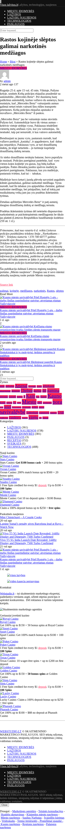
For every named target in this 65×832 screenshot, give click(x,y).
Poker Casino (7, 644)
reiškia (35, 407)
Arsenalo (32, 386)
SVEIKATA (14, 443)
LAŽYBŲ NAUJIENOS (21, 17)
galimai (4, 290)
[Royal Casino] (9, 618)
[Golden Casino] (10, 667)
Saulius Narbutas (32, 817)
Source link (6, 284)
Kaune (43, 396)
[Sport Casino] (9, 628)
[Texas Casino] (9, 654)
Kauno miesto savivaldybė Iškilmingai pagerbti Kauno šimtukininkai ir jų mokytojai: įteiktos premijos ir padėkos (31, 365)
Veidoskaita (8, 820)
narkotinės (40, 290)
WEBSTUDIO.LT (10, 731)
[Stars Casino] (8, 456)
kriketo (9, 403)
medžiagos (26, 290)
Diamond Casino (9, 504)
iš (24, 396)
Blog (13, 61)
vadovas (4, 418)
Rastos (51, 290)
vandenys (15, 417)
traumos (53, 413)
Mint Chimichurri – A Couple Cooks (21, 517)
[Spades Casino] (10, 478)
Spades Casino (8, 482)
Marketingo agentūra (24, 811)
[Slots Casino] (8, 680)
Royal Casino (8, 622)
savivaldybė (12, 412)
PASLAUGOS (16, 24)
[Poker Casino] (9, 641)
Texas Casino (7, 657)
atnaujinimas (5, 391)
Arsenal (21, 386)
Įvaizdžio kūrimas (54, 817)
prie (1, 407)
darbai (37, 391)
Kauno (54, 396)
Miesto (29, 402)
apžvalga (9, 386)
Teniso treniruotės (27, 820)
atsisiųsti (15, 390)
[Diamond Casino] (11, 501)
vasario (25, 418)
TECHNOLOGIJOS (19, 20)
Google (12, 396)
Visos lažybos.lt (9, 4)
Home (3, 61)
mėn (39, 402)
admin (7, 81)
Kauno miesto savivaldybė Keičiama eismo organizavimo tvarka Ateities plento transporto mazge (30, 338)
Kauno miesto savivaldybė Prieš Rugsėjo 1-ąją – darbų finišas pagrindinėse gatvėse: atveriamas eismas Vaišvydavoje (31, 313)
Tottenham (32, 412)
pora (57, 402)
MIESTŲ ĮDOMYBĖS (20, 11)
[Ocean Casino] (9, 465)
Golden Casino (8, 670)
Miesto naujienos (10, 817)
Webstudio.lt (7, 593)
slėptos (60, 290)
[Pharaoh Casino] (10, 706)
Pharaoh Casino (9, 709)
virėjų (33, 417)
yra (40, 418)
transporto (44, 412)
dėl (44, 391)
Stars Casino (7, 459)
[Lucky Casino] (9, 693)
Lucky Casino (8, 696)
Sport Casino (7, 631)
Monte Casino (8, 495)
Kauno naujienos (10, 824)
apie (2, 386)
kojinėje (14, 290)
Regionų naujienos (33, 824)
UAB (61, 412)
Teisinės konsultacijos (50, 811)
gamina (53, 390)
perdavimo (47, 403)
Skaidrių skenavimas (12, 814)
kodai (3, 402)
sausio (41, 407)
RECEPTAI (14, 440)
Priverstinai (16, 407)
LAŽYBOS (14, 14)
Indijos (20, 397)
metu (19, 403)
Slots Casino (7, 683)
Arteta (39, 386)
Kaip (30, 396)
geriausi (4, 396)
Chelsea (27, 390)
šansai (45, 417)
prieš (7, 407)
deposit (42, 485)
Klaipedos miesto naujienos (42, 814)
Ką (14, 402)
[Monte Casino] (9, 491)
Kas (38, 396)
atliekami (49, 386)
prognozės (26, 407)
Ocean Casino (8, 469)
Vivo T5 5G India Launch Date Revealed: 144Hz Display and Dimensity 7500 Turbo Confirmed (28, 541)
